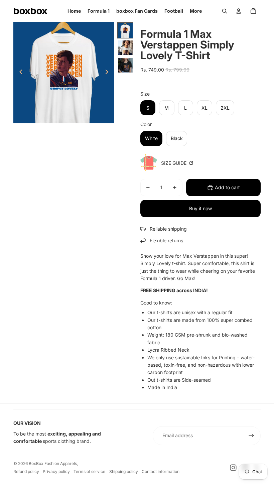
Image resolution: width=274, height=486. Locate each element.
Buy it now (200, 208)
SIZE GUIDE (174, 163)
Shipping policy (123, 471)
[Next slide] (108, 73)
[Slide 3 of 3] (125, 65)
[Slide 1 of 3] (125, 30)
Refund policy (26, 471)
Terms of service (89, 471)
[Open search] (224, 11)
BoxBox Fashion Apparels (53, 463)
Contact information (160, 471)
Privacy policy (56, 471)
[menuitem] (196, 11)
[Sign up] (251, 435)
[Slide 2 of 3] (125, 47)
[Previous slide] (18, 73)
